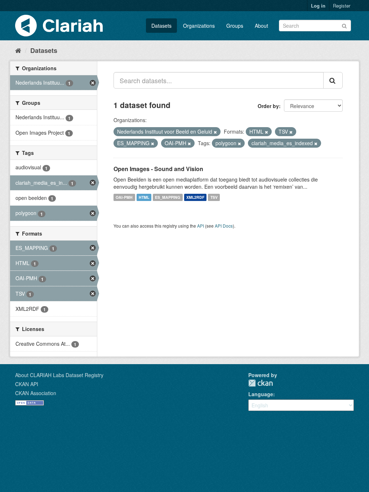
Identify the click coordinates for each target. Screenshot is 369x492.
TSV (214, 197)
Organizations (199, 25)
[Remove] (215, 132)
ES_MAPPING (167, 197)
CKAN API (26, 384)
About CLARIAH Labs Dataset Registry (59, 375)
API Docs (224, 226)
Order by (268, 105)
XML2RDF (195, 197)
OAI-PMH (124, 197)
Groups (234, 25)
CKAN (260, 383)
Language (260, 394)
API (200, 226)
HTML (144, 197)
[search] (333, 80)
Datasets (161, 25)
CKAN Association (35, 393)
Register (341, 5)
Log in (318, 5)
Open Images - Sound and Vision (158, 169)
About (261, 25)
